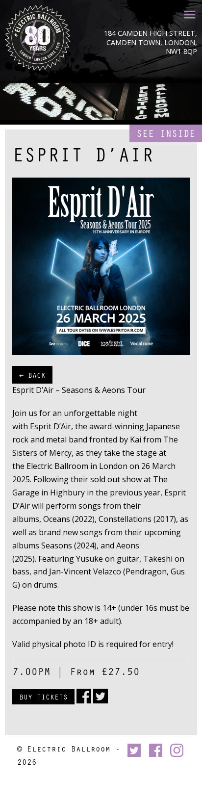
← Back (32, 375)
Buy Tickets (43, 696)
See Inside (165, 133)
